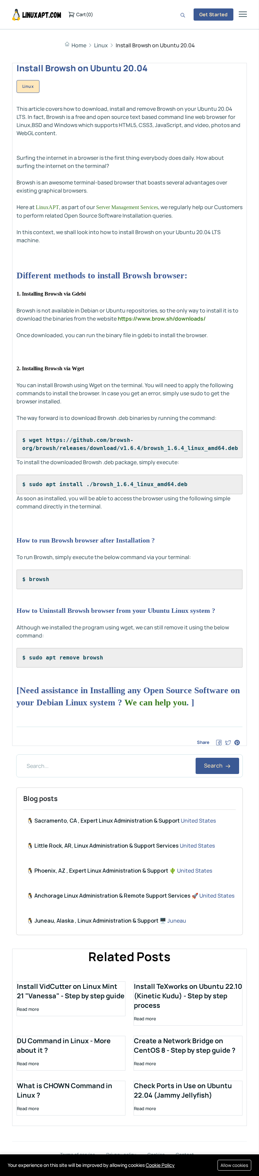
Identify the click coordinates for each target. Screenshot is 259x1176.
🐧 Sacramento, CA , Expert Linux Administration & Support (103, 820)
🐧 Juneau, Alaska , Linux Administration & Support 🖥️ (96, 920)
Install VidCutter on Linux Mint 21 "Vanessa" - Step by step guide (70, 991)
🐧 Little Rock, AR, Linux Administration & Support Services (103, 845)
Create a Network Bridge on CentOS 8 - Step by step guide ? (184, 1045)
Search (214, 765)
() (84, 14)
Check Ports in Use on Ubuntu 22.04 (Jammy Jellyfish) (183, 1090)
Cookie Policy (160, 1165)
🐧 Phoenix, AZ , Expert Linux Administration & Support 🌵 (101, 870)
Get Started (213, 14)
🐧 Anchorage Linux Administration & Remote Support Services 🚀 (112, 895)
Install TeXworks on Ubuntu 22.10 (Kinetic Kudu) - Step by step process (188, 996)
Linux (101, 45)
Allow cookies (234, 1165)
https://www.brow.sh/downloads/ (162, 318)
